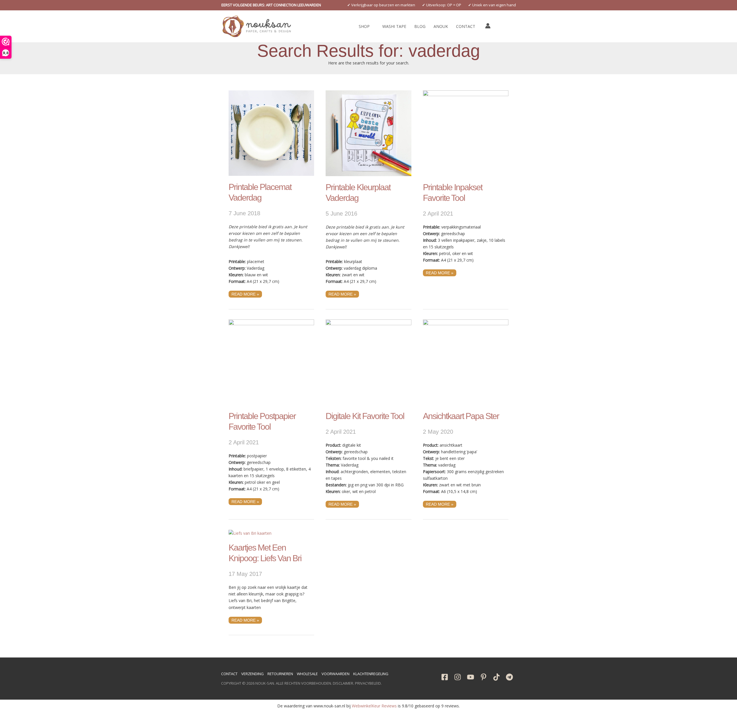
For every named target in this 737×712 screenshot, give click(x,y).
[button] (271, 5)
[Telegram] (509, 677)
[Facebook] (444, 677)
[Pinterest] (483, 677)
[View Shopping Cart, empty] (500, 26)
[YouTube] (470, 677)
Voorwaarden (335, 673)
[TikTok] (496, 677)
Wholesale (307, 673)
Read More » (245, 293)
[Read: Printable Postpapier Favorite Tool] (271, 361)
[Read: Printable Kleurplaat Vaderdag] (368, 133)
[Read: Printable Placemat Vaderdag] (271, 133)
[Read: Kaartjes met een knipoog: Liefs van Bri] (250, 533)
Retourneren (280, 673)
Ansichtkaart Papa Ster (461, 416)
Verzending (252, 673)
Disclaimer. (343, 683)
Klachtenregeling (370, 673)
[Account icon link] (488, 25)
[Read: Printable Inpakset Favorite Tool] (465, 133)
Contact (229, 673)
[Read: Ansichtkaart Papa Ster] (465, 361)
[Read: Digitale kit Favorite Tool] (368, 361)
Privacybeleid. (368, 683)
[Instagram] (457, 677)
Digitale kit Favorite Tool (365, 416)
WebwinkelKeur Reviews (374, 706)
